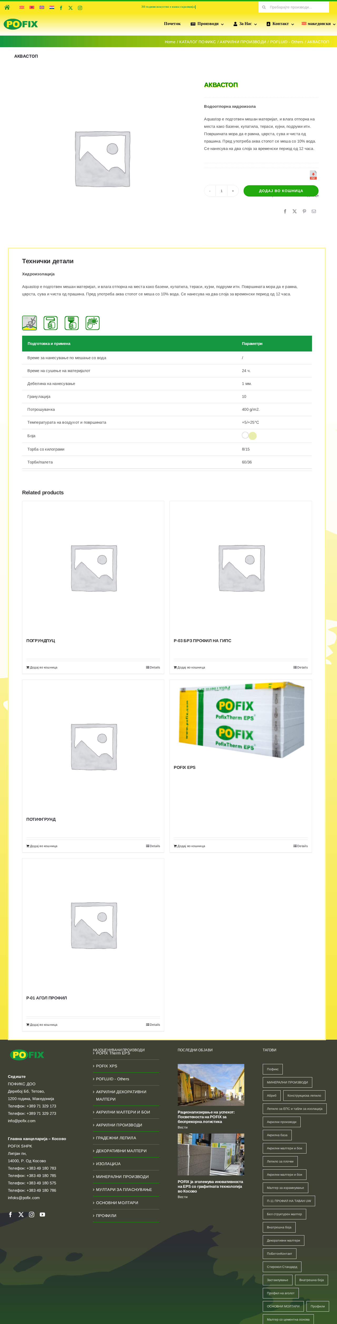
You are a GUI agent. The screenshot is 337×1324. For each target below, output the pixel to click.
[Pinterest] (304, 212)
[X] (294, 212)
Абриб (271, 1095)
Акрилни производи (281, 1122)
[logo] (21, 19)
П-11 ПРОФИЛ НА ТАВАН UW (289, 1201)
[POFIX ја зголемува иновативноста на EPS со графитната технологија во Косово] (211, 1154)
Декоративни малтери (283, 1240)
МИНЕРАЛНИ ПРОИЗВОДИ (122, 1176)
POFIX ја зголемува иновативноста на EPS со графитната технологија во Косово (210, 1186)
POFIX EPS (185, 767)
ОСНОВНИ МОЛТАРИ (117, 1202)
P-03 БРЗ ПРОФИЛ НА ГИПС (202, 640)
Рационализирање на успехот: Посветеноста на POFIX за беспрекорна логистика (206, 1117)
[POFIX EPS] (240, 720)
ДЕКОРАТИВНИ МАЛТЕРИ (121, 1151)
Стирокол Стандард (282, 1267)
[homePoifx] (7, 4)
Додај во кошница (281, 191)
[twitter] (70, 8)
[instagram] (80, 8)
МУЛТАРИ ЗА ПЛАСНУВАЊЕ (124, 1189)
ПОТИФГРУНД (41, 819)
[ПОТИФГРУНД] (93, 746)
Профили (318, 1306)
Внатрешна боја (279, 1227)
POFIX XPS (106, 1066)
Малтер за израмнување (285, 1188)
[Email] (314, 212)
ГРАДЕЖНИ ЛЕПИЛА (116, 1138)
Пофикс (273, 1069)
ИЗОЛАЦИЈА (108, 1163)
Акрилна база (277, 1135)
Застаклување (277, 1280)
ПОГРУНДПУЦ (40, 640)
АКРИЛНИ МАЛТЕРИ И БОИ (123, 1112)
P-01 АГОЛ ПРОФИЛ (46, 998)
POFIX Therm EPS (113, 1053)
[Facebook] (285, 212)
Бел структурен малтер (284, 1214)
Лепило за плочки (280, 1161)
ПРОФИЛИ (106, 1215)
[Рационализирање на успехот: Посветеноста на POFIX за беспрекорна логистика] (211, 1085)
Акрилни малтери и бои (284, 1148)
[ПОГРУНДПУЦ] (93, 567)
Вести (182, 1127)
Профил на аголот (281, 1293)
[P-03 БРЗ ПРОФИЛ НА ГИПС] (240, 567)
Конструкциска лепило (304, 1095)
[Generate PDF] (313, 175)
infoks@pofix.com (24, 1197)
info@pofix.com (22, 1120)
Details (155, 667)
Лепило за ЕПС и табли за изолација (295, 1109)
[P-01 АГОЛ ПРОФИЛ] (93, 924)
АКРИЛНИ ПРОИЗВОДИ (119, 1125)
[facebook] (61, 8)
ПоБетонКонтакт (279, 1253)
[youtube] (42, 1214)
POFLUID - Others (113, 1079)
